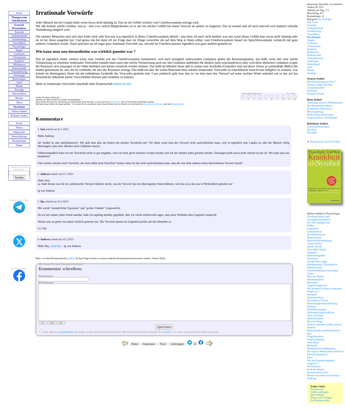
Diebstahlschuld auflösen (320, 312)
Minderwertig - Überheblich (322, 264)
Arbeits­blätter (19, 93)
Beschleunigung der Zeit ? (321, 81)
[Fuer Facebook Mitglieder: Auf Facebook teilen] (200, 343)
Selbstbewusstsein (317, 309)
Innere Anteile (314, 246)
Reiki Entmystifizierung (320, 114)
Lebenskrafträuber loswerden (322, 270)
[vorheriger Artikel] (124, 346)
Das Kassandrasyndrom (319, 105)
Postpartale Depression (319, 108)
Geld (19, 82)
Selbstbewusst (314, 267)
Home (134, 343)
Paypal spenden (178, 104)
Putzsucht (312, 258)
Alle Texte (312, 22)
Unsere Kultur (314, 243)
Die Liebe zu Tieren (317, 300)
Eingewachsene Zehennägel (322, 117)
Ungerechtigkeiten (317, 285)
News (19, 102)
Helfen (310, 225)
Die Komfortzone (316, 234)
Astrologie (19, 75)
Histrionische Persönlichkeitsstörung (319, 239)
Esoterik (19, 32)
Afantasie (312, 252)
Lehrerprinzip (314, 231)
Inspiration (313, 228)
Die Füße (312, 132)
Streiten (311, 327)
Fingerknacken (315, 336)
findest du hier (122, 84)
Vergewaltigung (315, 339)
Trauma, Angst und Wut (319, 84)
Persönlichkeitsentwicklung (322, 303)
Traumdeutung (19, 71)
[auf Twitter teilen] (195, 343)
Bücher (19, 98)
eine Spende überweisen (153, 104)
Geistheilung (19, 39)
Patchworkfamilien (317, 354)
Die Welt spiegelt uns (318, 222)
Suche (19, 123)
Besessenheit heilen (317, 372)
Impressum (19, 132)
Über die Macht (315, 276)
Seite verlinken (317, 395)
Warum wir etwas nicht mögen (323, 375)
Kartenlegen (19, 79)
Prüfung (311, 306)
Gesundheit (19, 43)
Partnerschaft (19, 68)
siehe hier (56, 246)
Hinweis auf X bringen (321, 397)
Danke (19, 145)
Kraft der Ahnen (315, 369)
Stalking (311, 378)
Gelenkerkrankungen (318, 126)
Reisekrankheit (315, 279)
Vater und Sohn (315, 315)
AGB (167, 332)
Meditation (19, 64)
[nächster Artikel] (209, 346)
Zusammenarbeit (316, 87)
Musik (19, 86)
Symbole (19, 61)
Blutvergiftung (315, 111)
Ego (309, 333)
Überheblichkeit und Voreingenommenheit (318, 218)
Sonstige (19, 89)
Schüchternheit (315, 297)
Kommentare (19, 140)
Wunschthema (19, 136)
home (19, 13)
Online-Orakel (19, 111)
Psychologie (19, 46)
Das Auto (312, 129)
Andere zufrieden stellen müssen (324, 324)
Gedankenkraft (19, 35)
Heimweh (312, 345)
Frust (309, 357)
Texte (163, 343)
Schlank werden (19, 115)
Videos (19, 127)
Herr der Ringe (315, 321)
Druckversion (114, 102)
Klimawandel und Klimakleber (323, 330)
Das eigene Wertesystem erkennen (325, 351)
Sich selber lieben (316, 249)
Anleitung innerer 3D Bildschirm (325, 102)
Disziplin (312, 294)
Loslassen (19, 53)
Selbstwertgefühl (316, 255)
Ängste (19, 50)
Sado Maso (313, 342)
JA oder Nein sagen (317, 261)
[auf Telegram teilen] (189, 343)
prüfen (71, 258)
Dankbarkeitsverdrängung (321, 348)
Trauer (310, 273)
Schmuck (312, 90)
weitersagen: (177, 343)
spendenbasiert (67, 332)
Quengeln (312, 282)
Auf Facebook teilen (319, 400)
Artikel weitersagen (319, 392)
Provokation (313, 366)
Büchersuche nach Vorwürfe (323, 141)
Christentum (19, 57)
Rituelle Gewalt (315, 93)
